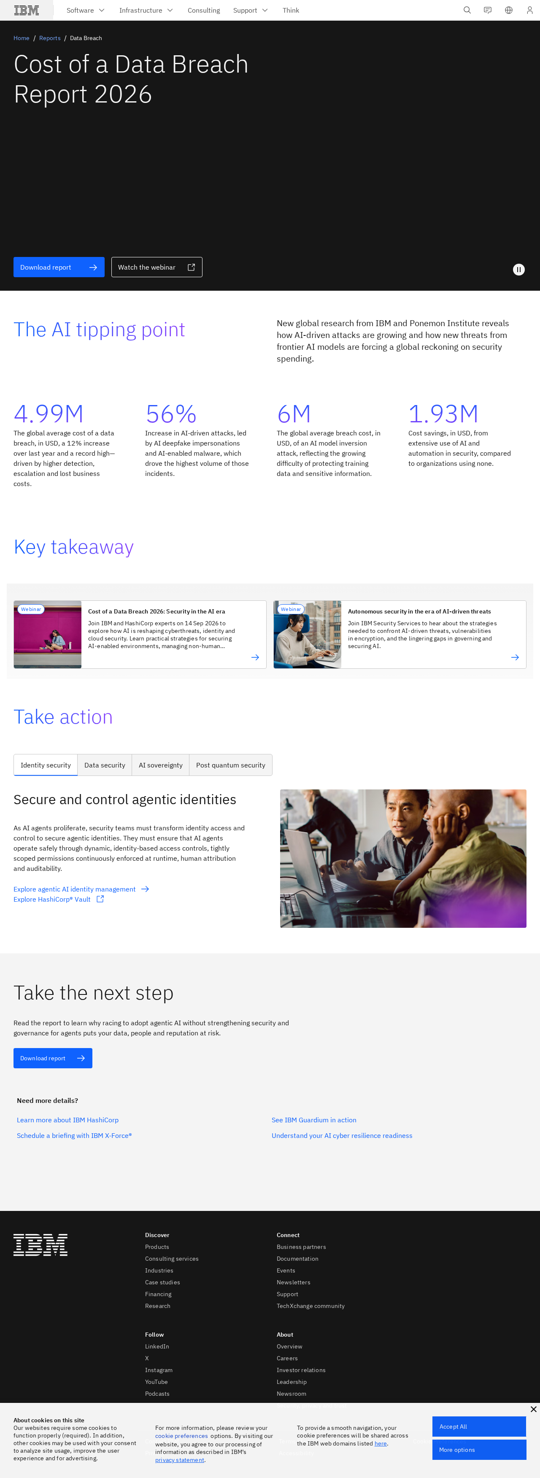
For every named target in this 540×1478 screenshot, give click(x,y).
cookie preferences (181, 1436)
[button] (509, 10)
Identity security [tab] (46, 765)
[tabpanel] (270, 858)
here (381, 1443)
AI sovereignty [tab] (161, 765)
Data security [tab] (104, 765)
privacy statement (179, 1460)
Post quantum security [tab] (230, 765)
